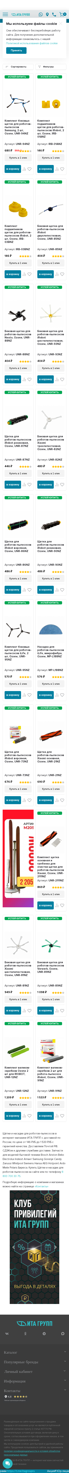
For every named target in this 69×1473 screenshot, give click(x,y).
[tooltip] (6, 1333)
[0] (61, 14)
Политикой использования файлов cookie (32, 43)
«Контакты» (41, 1186)
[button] (13, 1247)
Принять (16, 50)
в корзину (12, 168)
